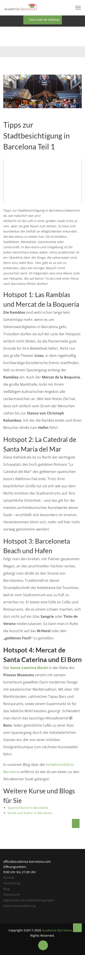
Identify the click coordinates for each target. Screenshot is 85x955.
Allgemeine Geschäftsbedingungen (28, 900)
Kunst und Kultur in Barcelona (30, 813)
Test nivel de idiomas (44, 19)
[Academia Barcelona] (77, 927)
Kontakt (8, 877)
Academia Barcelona (57, 930)
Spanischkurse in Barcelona (28, 808)
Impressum (11, 894)
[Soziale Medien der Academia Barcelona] (43, 945)
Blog (6, 889)
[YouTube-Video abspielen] (42, 181)
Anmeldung (11, 883)
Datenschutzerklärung (19, 906)
